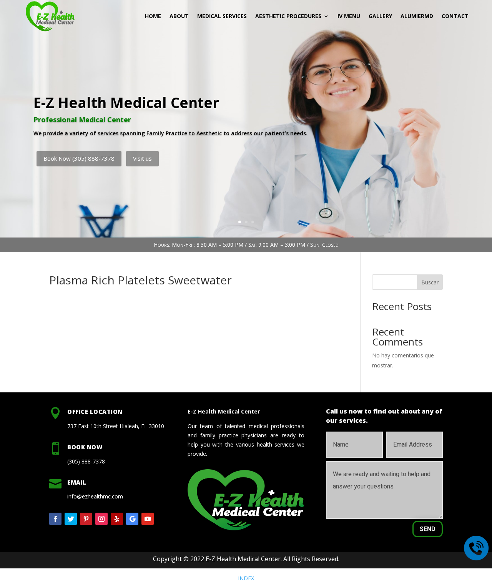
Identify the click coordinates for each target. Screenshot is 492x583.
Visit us (142, 158)
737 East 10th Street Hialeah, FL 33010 (115, 426)
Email (76, 482)
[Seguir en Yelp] (117, 519)
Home (153, 16)
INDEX (246, 578)
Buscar (430, 282)
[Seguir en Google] (132, 519)
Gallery (380, 16)
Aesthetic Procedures (288, 16)
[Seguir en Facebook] (55, 519)
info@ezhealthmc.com (95, 496)
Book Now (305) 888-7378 (79, 158)
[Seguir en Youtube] (147, 519)
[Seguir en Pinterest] (86, 519)
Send (427, 529)
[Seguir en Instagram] (101, 519)
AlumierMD (417, 16)
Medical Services (222, 16)
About (179, 16)
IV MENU (348, 16)
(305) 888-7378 (86, 461)
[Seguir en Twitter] (71, 519)
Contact (455, 16)
